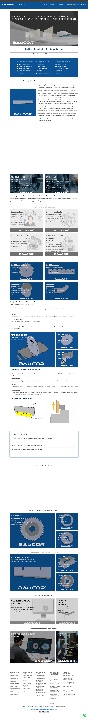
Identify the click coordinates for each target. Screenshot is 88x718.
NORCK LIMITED (24, 708)
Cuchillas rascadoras (43, 61)
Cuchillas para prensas (44, 72)
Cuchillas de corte (13, 681)
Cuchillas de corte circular (26, 61)
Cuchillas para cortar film (14, 692)
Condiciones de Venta (45, 709)
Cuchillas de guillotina (14, 694)
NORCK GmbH (26, 706)
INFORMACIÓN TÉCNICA (62, 8)
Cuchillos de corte (61, 63)
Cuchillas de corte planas (63, 61)
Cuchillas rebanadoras (62, 64)
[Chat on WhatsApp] (84, 715)
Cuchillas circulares (26, 681)
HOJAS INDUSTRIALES (25, 8)
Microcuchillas (25, 685)
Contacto (48, 705)
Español (77, 4)
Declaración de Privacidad (36, 709)
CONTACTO (73, 8)
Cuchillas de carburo (24, 68)
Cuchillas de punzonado (25, 66)
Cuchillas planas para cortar (15, 688)
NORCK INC (35, 705)
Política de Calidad (53, 709)
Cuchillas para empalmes (25, 64)
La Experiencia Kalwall (40, 678)
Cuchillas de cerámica (24, 70)
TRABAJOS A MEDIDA (50, 8)
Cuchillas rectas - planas (27, 675)
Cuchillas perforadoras (14, 684)
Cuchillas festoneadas (27, 690)
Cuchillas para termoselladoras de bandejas (42, 68)
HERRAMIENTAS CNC (38, 8)
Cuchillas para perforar (25, 63)
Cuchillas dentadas (26, 677)
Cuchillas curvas (26, 686)
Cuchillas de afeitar (26, 691)
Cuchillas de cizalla (61, 66)
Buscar (83, 4)
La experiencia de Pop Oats (41, 692)
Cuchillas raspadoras (14, 686)
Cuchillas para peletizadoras (15, 683)
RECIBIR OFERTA (14, 8)
